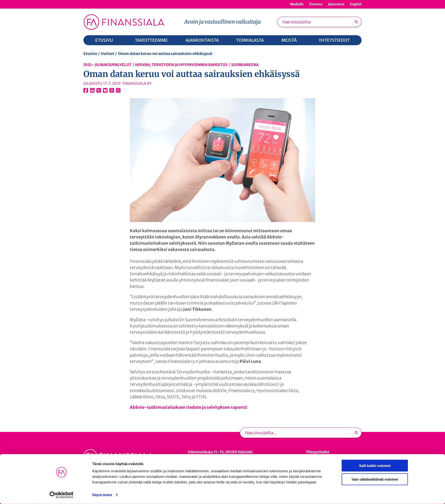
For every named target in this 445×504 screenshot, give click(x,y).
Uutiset (107, 53)
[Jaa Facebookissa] (85, 90)
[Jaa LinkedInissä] (92, 90)
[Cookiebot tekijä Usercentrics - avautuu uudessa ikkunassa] (61, 494)
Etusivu (90, 53)
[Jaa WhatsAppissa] (118, 90)
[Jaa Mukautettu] (111, 90)
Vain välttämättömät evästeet (375, 479)
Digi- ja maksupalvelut (107, 64)
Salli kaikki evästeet (375, 466)
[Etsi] (356, 22)
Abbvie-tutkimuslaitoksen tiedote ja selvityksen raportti (188, 407)
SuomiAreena (245, 64)
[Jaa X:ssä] (98, 90)
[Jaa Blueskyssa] (105, 90)
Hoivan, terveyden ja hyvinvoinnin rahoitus (181, 64)
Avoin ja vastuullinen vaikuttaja (222, 21)
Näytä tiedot (102, 495)
